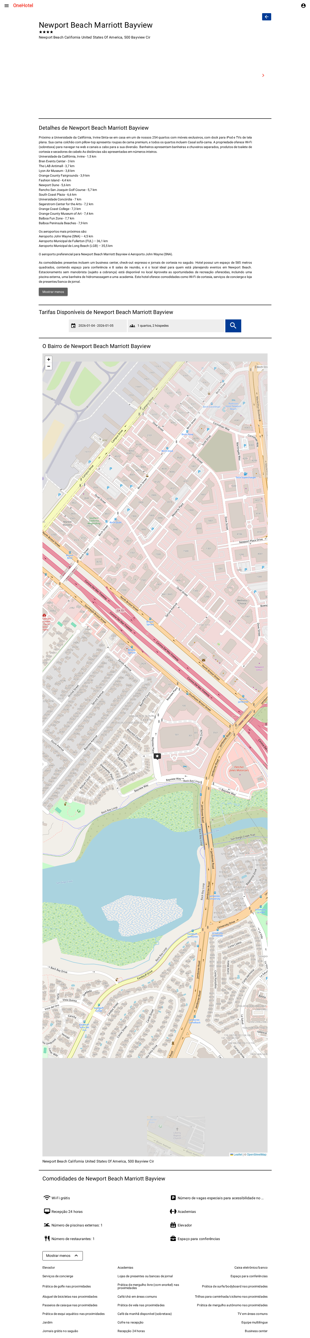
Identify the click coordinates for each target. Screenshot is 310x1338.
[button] (155, 754)
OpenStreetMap (256, 1154)
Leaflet (237, 1154)
